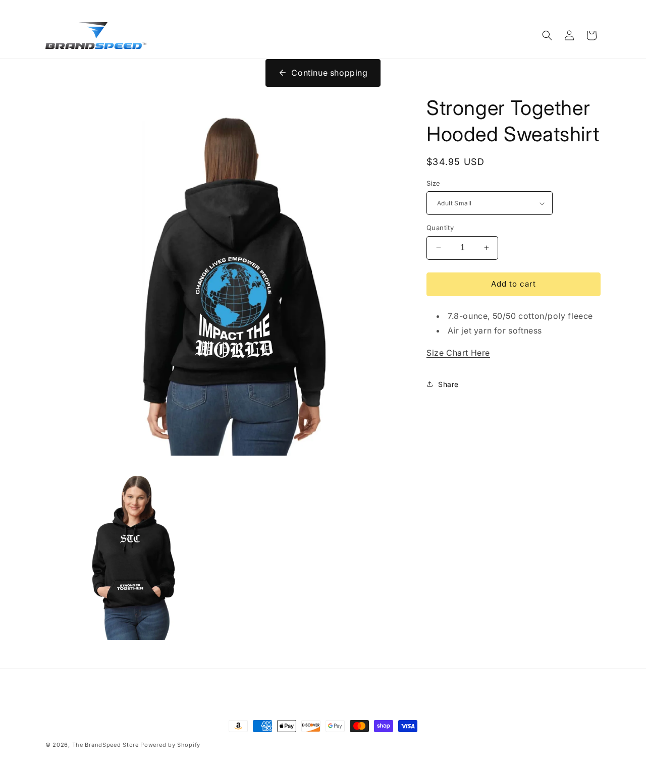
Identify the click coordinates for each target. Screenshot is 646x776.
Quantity (440, 228)
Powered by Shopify (170, 744)
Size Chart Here (458, 353)
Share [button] (448, 384)
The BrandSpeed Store (105, 744)
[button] (547, 35)
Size (433, 183)
